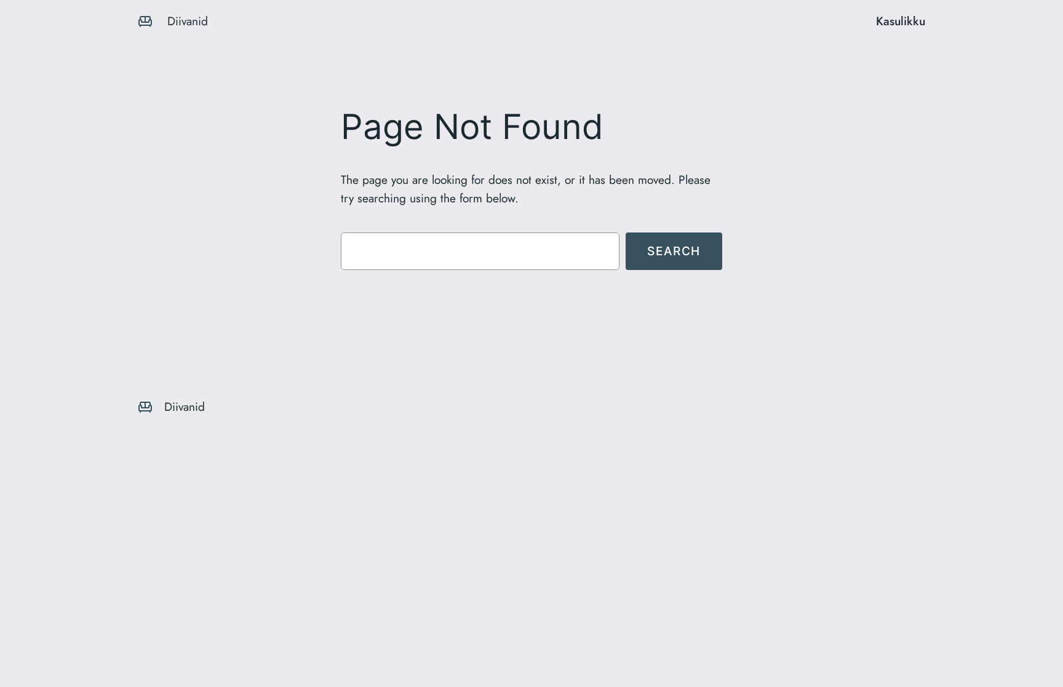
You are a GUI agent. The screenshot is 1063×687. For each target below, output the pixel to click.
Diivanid (187, 21)
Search (674, 251)
